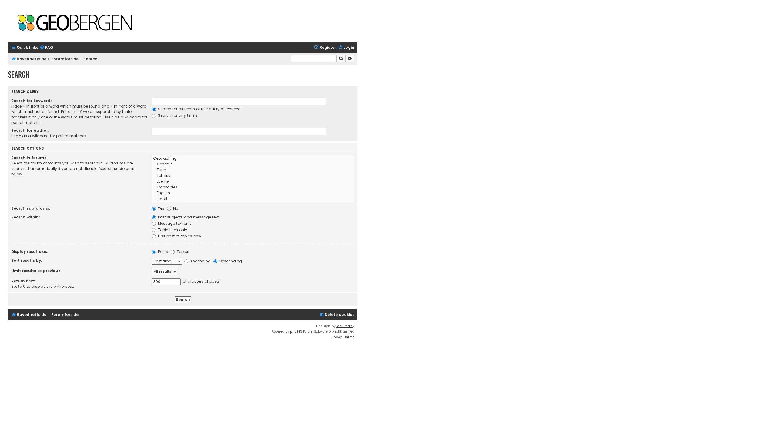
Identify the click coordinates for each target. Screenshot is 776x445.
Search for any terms (177, 115)
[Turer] (253, 170)
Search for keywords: (32, 100)
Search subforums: (30, 208)
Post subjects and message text (188, 217)
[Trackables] (253, 187)
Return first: (23, 281)
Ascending (200, 261)
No (175, 208)
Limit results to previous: (36, 270)
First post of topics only (179, 236)
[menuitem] (46, 48)
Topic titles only (172, 229)
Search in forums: (29, 157)
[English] (253, 193)
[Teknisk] (253, 176)
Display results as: (29, 251)
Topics (182, 251)
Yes (160, 208)
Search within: (25, 217)
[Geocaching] (253, 158)
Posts (162, 251)
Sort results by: (26, 260)
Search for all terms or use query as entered (199, 108)
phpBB (295, 331)
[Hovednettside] (75, 23)
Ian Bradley (345, 326)
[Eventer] (253, 181)
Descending (230, 261)
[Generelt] (253, 164)
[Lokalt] (253, 199)
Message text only (174, 223)
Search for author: (30, 130)
